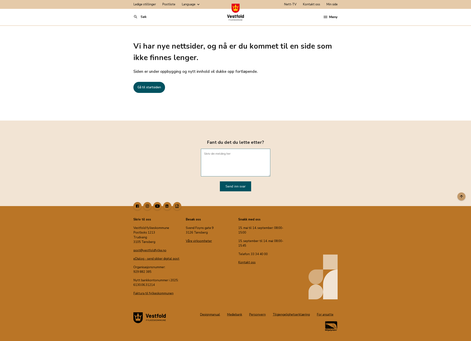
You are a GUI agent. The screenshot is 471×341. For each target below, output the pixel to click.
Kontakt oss (311, 4)
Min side (332, 4)
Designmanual (210, 314)
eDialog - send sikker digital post (156, 259)
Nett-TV (290, 4)
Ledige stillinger (144, 4)
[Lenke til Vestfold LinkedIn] (167, 206)
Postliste (168, 4)
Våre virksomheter (199, 241)
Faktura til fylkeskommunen (153, 293)
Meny (333, 17)
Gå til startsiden (149, 87)
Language (191, 4)
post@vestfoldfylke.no (149, 250)
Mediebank (234, 314)
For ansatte (325, 314)
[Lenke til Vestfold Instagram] (147, 206)
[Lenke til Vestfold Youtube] (157, 206)
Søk (139, 17)
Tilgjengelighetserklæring (291, 314)
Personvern (257, 314)
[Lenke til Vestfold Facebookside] (137, 206)
